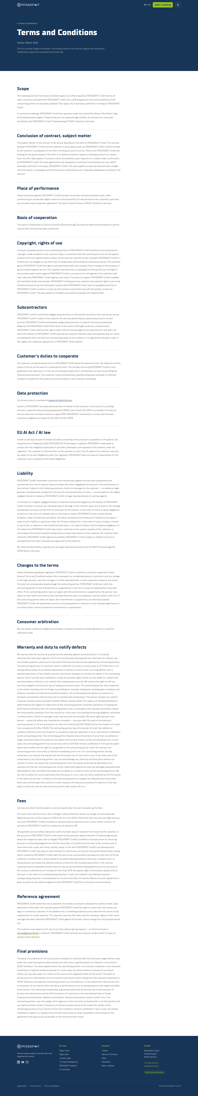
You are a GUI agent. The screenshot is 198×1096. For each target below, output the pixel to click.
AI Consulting (64, 1069)
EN (149, 5)
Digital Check (64, 1050)
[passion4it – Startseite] (28, 5)
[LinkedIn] (18, 1062)
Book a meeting (163, 4)
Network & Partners (109, 1054)
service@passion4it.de (27, 933)
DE (145, 5)
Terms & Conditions (51, 1086)
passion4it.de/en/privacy (60, 400)
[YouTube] (22, 1062)
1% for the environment (154, 1072)
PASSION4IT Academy (68, 1066)
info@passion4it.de (151, 1066)
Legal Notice (22, 1086)
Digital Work (64, 1054)
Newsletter (106, 1062)
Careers (105, 1050)
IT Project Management (68, 1062)
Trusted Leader (65, 1058)
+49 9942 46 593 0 (151, 1063)
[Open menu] (178, 5)
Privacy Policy (35, 1086)
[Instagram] (27, 1062)
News (104, 1058)
